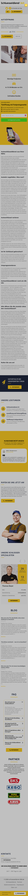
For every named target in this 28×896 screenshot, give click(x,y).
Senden (14, 467)
